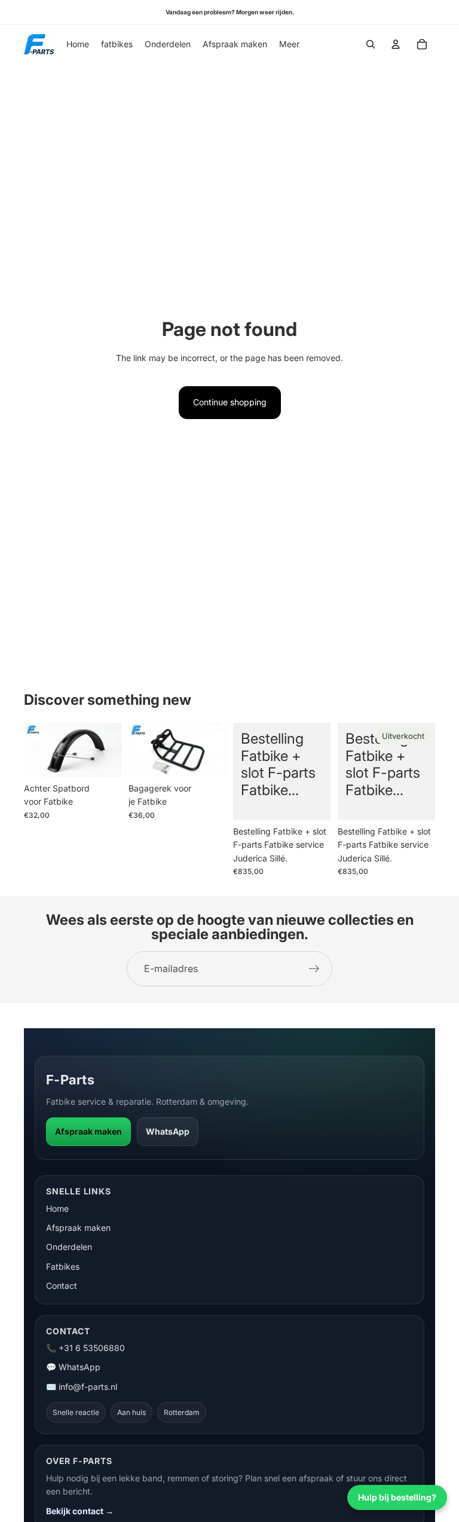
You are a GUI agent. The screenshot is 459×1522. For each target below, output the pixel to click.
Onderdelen (69, 1247)
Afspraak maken (88, 1131)
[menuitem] (289, 44)
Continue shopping (230, 402)
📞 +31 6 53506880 (85, 1348)
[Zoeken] (370, 44)
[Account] (395, 44)
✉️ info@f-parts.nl (81, 1387)
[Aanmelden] (314, 969)
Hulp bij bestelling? (397, 1497)
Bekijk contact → (80, 1511)
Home (57, 1208)
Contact (61, 1285)
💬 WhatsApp (73, 1367)
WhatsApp (167, 1131)
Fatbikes (62, 1266)
